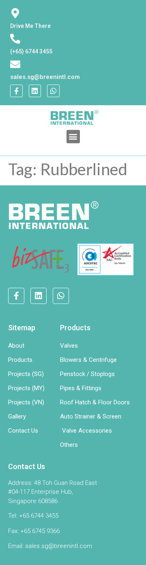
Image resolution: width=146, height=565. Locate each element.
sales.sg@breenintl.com (45, 77)
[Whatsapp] (53, 91)
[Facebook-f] (16, 91)
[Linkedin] (35, 91)
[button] (73, 136)
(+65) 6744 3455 (31, 51)
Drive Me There (30, 26)
